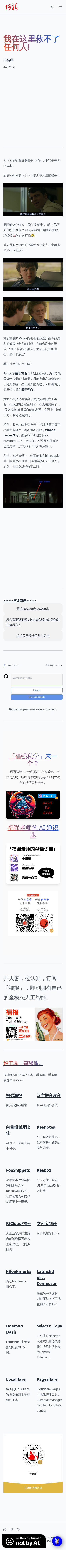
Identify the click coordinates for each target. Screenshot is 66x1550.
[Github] (18, 1529)
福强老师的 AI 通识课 (33, 830)
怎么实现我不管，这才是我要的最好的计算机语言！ (33, 622)
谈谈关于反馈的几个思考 (33, 636)
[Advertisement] (33, 106)
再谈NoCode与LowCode (33, 609)
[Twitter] (4, 1529)
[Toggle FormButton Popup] (57, 1541)
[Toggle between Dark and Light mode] (52, 7)
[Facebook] (11, 1529)
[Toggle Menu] (60, 7)
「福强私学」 (27, 756)
